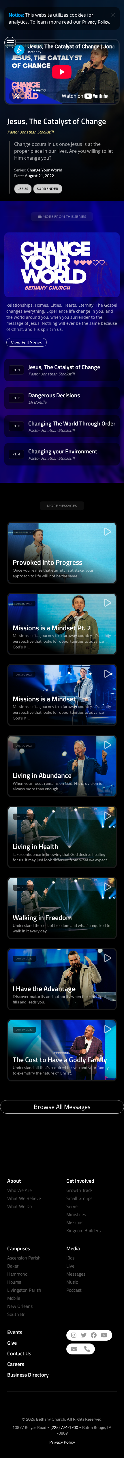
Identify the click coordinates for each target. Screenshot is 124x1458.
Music (72, 1281)
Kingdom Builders (83, 1230)
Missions (74, 1222)
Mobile (13, 1298)
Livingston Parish (24, 1290)
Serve (72, 1206)
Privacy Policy (62, 1442)
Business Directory (28, 1375)
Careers (15, 1364)
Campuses (18, 1248)
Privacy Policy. (96, 21)
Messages (75, 1273)
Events (14, 1332)
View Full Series (26, 342)
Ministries (76, 1214)
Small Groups (79, 1198)
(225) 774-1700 (64, 1427)
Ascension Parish (24, 1257)
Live (70, 1265)
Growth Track (79, 1190)
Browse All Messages (62, 1107)
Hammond (17, 1273)
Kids (70, 1257)
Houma (14, 1281)
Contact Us (19, 1353)
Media (73, 1248)
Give (12, 1343)
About (14, 1181)
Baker (13, 1265)
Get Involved (80, 1181)
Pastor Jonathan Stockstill (30, 131)
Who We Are (19, 1190)
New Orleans (20, 1306)
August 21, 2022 (39, 175)
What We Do (19, 1206)
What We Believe (24, 1198)
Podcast (74, 1290)
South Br (16, 1314)
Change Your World (44, 169)
